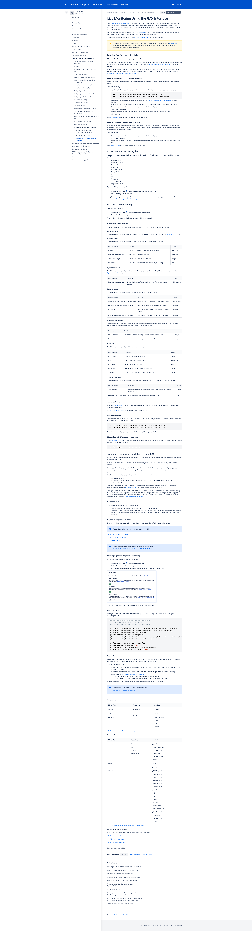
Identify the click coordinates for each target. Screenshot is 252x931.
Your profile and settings (79, 35)
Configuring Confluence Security (84, 94)
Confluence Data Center (79, 149)
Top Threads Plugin (116, 440)
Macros (74, 32)
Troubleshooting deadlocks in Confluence (120, 904)
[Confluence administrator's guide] (138, 12)
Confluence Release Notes (80, 157)
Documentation (98, 4)
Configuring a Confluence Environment (86, 97)
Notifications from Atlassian (82, 121)
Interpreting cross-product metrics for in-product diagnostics (132, 548)
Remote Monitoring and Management (159, 100)
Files (73, 26)
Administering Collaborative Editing (85, 108)
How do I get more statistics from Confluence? (122, 880)
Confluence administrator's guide (83, 58)
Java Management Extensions (120, 23)
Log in (179, 4)
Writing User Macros (80, 74)
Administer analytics (80, 124)
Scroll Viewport (127, 915)
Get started (75, 17)
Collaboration (76, 38)
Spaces (74, 20)
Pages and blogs (77, 23)
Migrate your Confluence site (81, 146)
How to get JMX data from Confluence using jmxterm (124, 867)
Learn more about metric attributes (124, 691)
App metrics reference (83, 135)
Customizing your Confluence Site (84, 77)
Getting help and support (80, 160)
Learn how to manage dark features (132, 674)
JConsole (142, 32)
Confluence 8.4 (80, 11)
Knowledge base (112, 4)
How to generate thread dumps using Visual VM (122, 870)
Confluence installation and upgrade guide (85, 143)
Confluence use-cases (79, 55)
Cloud (163, 12)
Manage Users (78, 66)
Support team (173, 43)
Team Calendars (77, 49)
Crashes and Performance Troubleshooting (120, 873)
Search (173, 4)
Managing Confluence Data (82, 88)
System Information (113, 273)
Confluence (117, 915)
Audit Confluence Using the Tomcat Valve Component (124, 877)
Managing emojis (79, 105)
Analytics (75, 40)
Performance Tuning (80, 100)
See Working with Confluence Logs (127, 199)
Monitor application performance (85, 127)
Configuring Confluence (81, 91)
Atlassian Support (130, 487)
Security (166, 925)
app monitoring (117, 405)
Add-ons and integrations (80, 52)
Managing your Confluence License (85, 85)
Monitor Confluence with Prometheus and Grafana (123, 73)
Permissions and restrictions (81, 46)
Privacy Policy (145, 925)
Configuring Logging (113, 889)
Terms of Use (156, 925)
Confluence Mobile (78, 29)
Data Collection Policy (81, 103)
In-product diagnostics (141, 37)
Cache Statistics (171, 234)
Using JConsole (115, 117)
